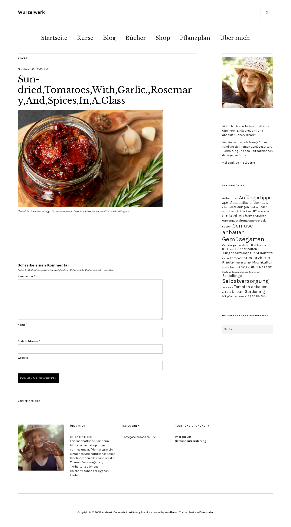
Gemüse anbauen (237, 229)
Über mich (235, 38)
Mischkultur (262, 262)
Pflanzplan (195, 38)
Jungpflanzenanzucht (240, 253)
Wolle (241, 296)
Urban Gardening (248, 291)
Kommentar (26, 276)
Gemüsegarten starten (236, 245)
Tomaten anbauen (251, 286)
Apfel (225, 203)
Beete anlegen (238, 207)
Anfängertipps (255, 197)
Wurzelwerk (105, 512)
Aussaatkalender (244, 202)
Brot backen (243, 211)
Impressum (183, 437)
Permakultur (247, 267)
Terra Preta (227, 287)
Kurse (85, 38)
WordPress (171, 512)
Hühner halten (246, 249)
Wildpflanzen (230, 296)
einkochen (233, 215)
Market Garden (243, 262)
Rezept (265, 267)
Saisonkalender (240, 272)
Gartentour (254, 220)
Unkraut (226, 292)
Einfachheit (264, 211)
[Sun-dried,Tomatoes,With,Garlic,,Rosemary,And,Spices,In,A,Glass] (90, 205)
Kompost (236, 258)
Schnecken (254, 272)
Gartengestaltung (235, 220)
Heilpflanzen (258, 245)
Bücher (135, 38)
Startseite (54, 38)
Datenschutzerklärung (190, 441)
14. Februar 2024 (27, 69)
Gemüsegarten (243, 239)
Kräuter (228, 262)
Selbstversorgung (245, 281)
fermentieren (256, 216)
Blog (109, 38)
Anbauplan (230, 198)
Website (23, 357)
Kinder (225, 258)
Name (22, 324)
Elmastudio (206, 512)
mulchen (229, 267)
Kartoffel (266, 253)
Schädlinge (232, 276)
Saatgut (226, 272)
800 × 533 (43, 69)
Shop (163, 38)
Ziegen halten (255, 296)
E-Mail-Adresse (29, 341)
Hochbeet (228, 249)
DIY (254, 211)
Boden (254, 207)
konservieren (256, 257)
